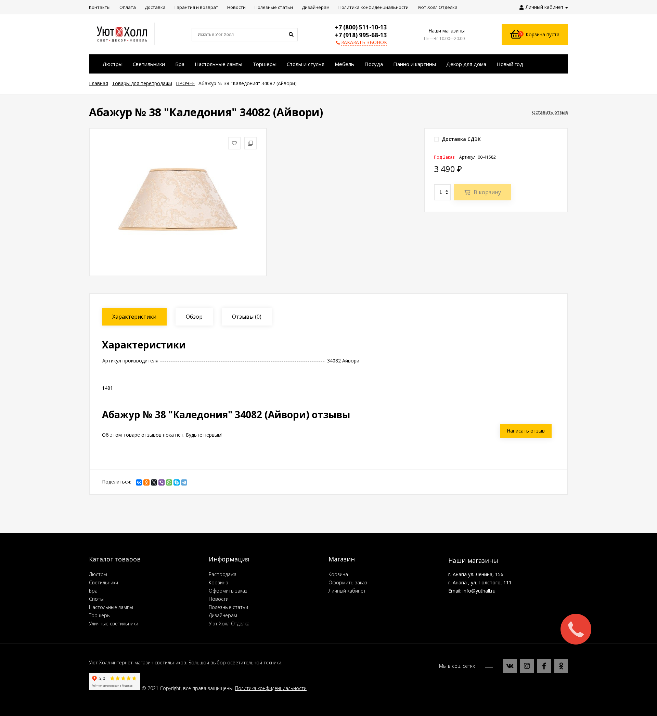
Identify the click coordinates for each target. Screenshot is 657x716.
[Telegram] (184, 482)
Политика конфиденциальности (271, 688)
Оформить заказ (228, 590)
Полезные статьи (228, 607)
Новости (219, 599)
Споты (96, 599)
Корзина (218, 582)
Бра (93, 590)
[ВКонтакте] (139, 482)
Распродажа (222, 574)
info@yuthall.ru (479, 590)
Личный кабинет (347, 590)
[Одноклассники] (146, 482)
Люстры (98, 574)
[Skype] (176, 482)
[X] (154, 482)
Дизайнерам (223, 615)
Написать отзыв (526, 430)
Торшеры (100, 615)
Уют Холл (99, 662)
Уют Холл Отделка (229, 623)
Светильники (103, 582)
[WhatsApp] (169, 482)
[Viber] (161, 482)
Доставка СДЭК (460, 139)
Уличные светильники (113, 623)
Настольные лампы (111, 607)
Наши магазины (446, 30)
